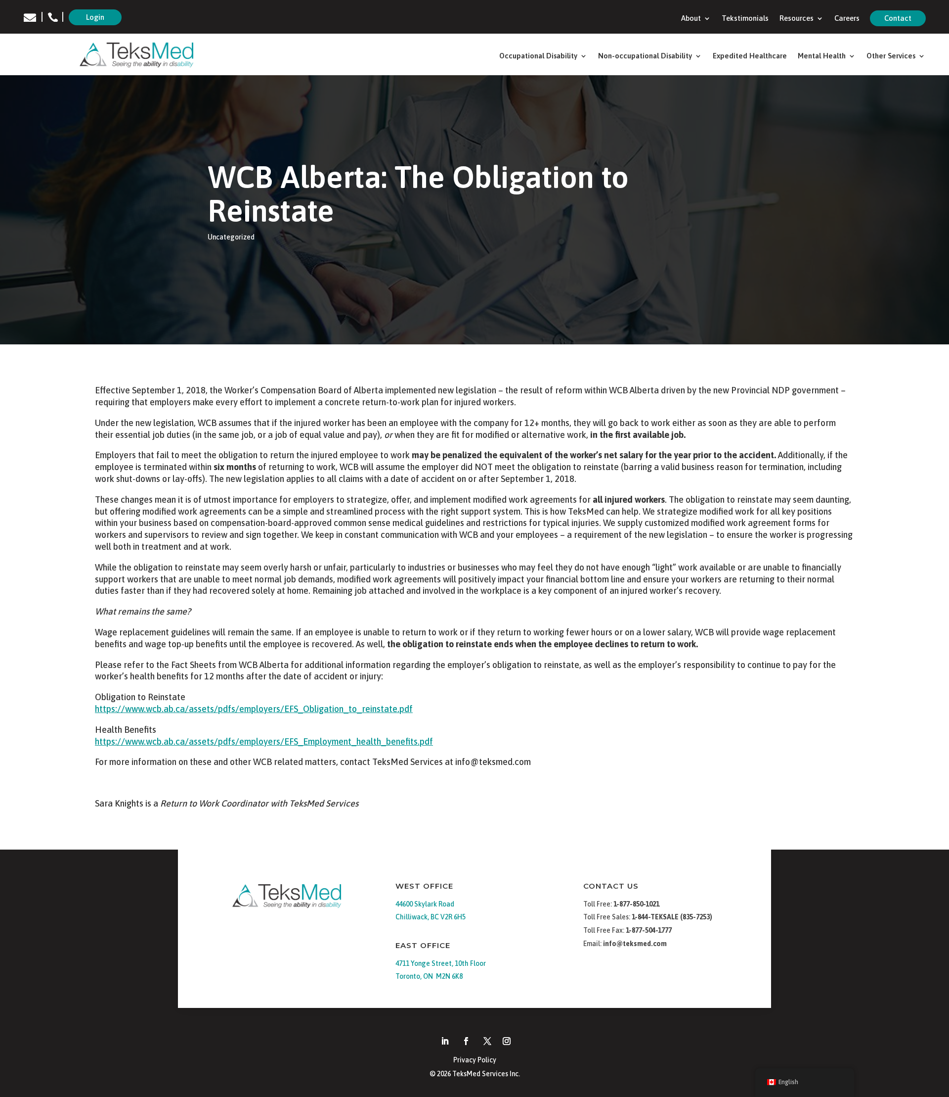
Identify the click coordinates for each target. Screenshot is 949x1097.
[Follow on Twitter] (487, 1041)
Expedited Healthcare (750, 56)
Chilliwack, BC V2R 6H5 (430, 917)
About (691, 18)
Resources (796, 18)
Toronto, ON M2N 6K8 (429, 976)
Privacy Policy (474, 1060)
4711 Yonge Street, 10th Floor (440, 963)
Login (95, 17)
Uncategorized (231, 237)
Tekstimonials (745, 18)
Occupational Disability (538, 56)
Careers (847, 18)
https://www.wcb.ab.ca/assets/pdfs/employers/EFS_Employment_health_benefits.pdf (264, 741)
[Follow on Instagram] (507, 1041)
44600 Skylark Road (424, 904)
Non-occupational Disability (645, 56)
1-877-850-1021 (636, 904)
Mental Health (822, 56)
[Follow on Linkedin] (445, 1041)
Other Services (890, 56)
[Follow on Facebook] (466, 1041)
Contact (897, 18)
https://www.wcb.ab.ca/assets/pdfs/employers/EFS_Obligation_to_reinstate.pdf (254, 709)
